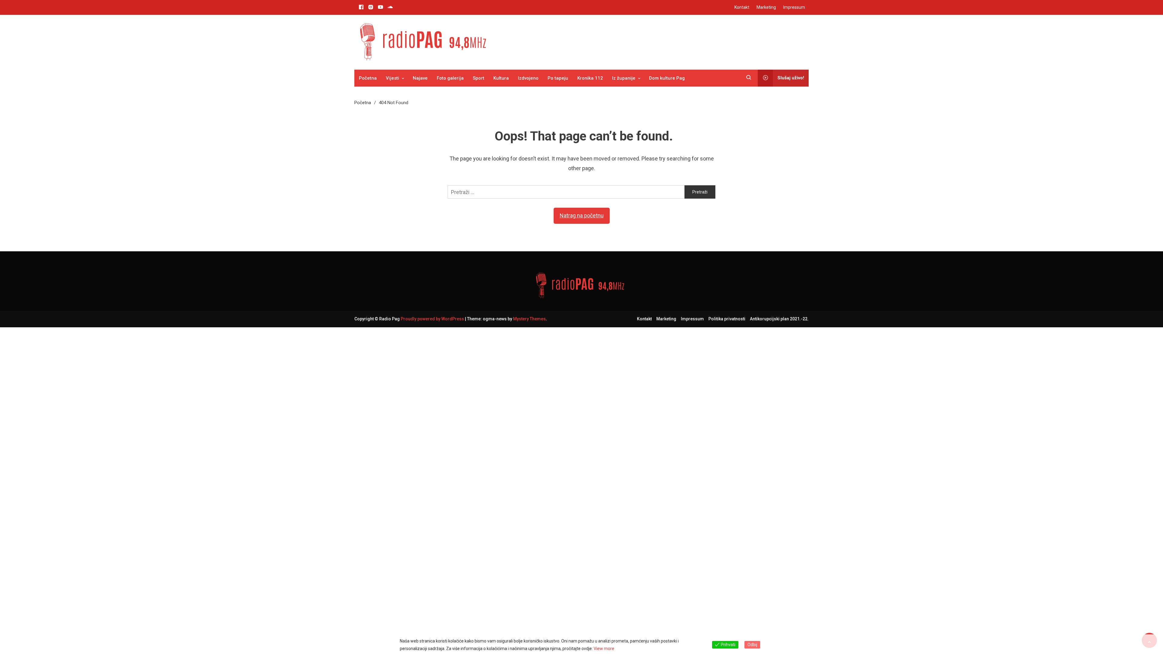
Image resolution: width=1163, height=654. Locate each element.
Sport (478, 78)
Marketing (766, 7)
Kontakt (741, 7)
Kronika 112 (590, 78)
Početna (368, 78)
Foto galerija (450, 78)
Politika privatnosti (726, 318)
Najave (420, 78)
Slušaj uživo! (790, 78)
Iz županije (623, 78)
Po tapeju (558, 78)
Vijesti (392, 78)
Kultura (501, 78)
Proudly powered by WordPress (433, 318)
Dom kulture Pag (667, 78)
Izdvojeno (528, 78)
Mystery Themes (529, 318)
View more (604, 648)
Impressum (794, 7)
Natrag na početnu (582, 215)
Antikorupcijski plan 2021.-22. (779, 318)
